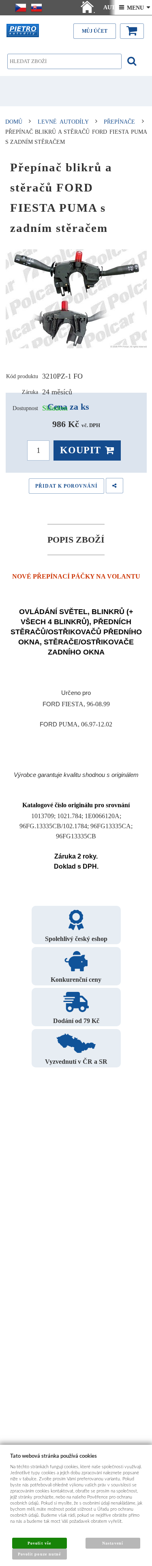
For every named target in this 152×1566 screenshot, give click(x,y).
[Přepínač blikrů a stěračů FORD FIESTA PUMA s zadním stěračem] (76, 299)
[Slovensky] (36, 7)
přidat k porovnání (66, 486)
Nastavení (112, 1543)
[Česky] (20, 7)
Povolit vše (39, 1543)
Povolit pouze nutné (39, 1554)
